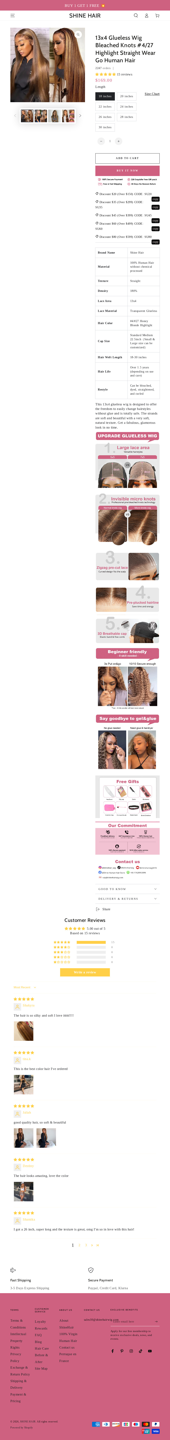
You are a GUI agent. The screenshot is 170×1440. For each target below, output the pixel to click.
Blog (38, 1342)
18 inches (105, 96)
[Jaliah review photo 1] (24, 1138)
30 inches (105, 127)
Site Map (41, 1368)
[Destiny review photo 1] (24, 1192)
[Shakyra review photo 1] (24, 1031)
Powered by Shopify (21, 1427)
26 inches (105, 117)
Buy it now (127, 170)
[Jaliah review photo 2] (46, 1138)
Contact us (66, 1347)
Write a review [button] (85, 972)
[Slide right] (80, 116)
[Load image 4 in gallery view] (68, 116)
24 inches (126, 106)
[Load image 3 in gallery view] (54, 116)
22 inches (105, 106)
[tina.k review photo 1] (24, 1085)
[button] (135, 15)
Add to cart (127, 158)
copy (156, 199)
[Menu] (12, 15)
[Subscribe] (157, 1321)
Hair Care (42, 1348)
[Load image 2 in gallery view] (41, 116)
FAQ (38, 1335)
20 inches (126, 96)
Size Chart (152, 94)
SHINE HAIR (28, 1421)
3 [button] (86, 1245)
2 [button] (79, 1245)
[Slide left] (15, 116)
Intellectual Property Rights (18, 1340)
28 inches (126, 117)
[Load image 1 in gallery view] (27, 116)
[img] (24, 999)
